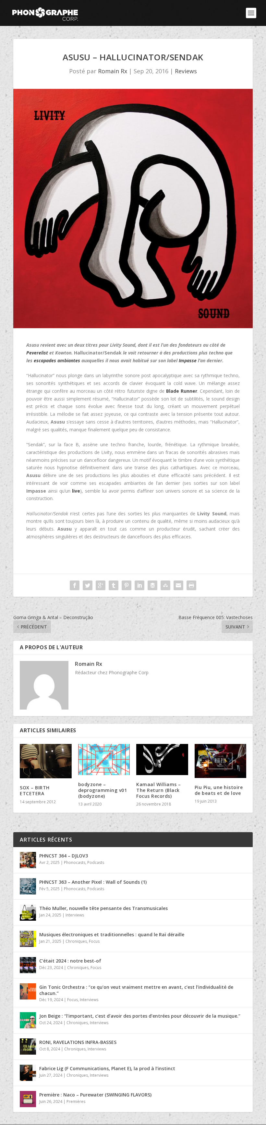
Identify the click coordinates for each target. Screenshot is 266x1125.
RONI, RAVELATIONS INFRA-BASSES (77, 1042)
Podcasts (95, 862)
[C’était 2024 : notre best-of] (28, 965)
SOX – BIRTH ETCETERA (35, 790)
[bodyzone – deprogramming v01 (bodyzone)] (104, 759)
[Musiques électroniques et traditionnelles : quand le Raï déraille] (28, 939)
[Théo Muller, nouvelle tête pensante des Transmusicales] (28, 912)
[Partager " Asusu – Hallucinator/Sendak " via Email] (178, 585)
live (76, 491)
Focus (94, 941)
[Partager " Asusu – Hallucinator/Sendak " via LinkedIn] (139, 585)
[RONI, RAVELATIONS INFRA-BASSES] (28, 1046)
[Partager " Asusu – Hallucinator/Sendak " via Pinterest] (126, 585)
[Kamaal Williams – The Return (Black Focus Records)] (162, 759)
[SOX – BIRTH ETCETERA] (46, 761)
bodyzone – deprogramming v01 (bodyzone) (102, 790)
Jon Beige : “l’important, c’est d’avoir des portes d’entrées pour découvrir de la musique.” (139, 1016)
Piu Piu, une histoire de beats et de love (219, 790)
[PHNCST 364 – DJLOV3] (28, 860)
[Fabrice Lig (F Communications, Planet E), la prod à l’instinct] (28, 1073)
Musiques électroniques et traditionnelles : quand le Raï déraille (111, 934)
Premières (75, 1101)
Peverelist (37, 353)
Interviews (75, 915)
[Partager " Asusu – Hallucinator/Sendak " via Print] (191, 585)
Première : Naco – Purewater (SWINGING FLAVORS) (95, 1095)
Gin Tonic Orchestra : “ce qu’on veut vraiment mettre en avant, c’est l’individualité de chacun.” (136, 990)
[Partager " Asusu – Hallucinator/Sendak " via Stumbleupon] (165, 585)
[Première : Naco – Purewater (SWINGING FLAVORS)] (28, 1099)
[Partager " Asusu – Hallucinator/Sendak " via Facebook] (74, 585)
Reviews (186, 71)
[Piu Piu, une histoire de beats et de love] (221, 761)
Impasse (188, 360)
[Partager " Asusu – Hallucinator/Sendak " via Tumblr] (113, 585)
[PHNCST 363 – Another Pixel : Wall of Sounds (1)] (28, 886)
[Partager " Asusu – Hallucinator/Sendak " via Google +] (100, 585)
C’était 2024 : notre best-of (70, 961)
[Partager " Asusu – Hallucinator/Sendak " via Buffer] (152, 585)
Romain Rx (112, 71)
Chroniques (76, 941)
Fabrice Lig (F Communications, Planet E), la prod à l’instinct (107, 1068)
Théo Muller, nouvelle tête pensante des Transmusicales (103, 908)
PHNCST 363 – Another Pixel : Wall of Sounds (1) (93, 882)
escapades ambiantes (57, 360)
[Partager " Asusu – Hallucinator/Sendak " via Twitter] (87, 585)
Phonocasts (74, 862)
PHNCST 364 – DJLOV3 (63, 856)
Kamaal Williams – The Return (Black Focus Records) (158, 790)
